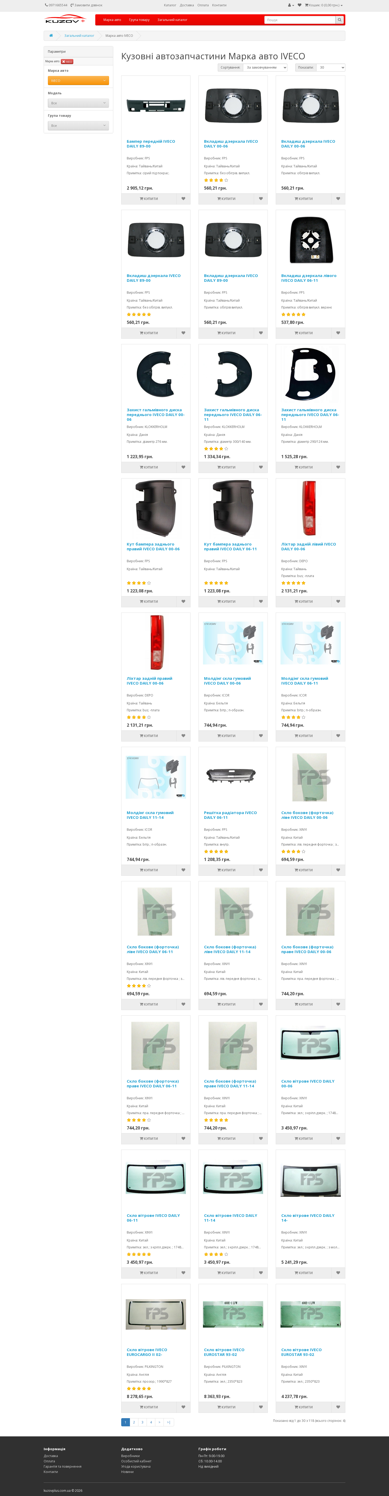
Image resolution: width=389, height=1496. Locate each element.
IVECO (68, 62)
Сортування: (230, 67)
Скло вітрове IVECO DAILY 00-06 (307, 1083)
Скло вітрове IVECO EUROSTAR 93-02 (224, 1352)
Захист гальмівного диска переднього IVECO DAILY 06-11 (233, 414)
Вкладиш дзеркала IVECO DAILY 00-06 (231, 144)
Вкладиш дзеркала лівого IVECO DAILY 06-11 (309, 278)
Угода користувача (136, 1466)
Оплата (203, 5)
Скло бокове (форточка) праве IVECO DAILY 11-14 (230, 1083)
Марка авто (112, 19)
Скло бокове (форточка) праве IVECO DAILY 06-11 (153, 1083)
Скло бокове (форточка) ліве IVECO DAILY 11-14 (230, 949)
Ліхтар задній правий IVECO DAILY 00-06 (149, 681)
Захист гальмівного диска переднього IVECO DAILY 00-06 (156, 414)
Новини (127, 1472)
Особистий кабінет (136, 1461)
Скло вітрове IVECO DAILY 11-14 (230, 1218)
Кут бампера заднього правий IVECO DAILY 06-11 (230, 546)
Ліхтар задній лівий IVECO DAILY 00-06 (308, 546)
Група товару (139, 19)
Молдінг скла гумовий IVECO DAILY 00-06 (227, 681)
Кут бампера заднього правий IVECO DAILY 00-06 (153, 546)
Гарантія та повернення (63, 1466)
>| (169, 1422)
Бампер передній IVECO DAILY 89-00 (151, 144)
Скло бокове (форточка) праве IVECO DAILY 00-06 (307, 949)
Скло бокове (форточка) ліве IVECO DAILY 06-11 (153, 949)
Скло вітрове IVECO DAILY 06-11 (153, 1218)
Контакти (219, 5)
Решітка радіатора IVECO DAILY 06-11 (230, 815)
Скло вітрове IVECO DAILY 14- (307, 1218)
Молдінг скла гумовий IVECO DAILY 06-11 (304, 681)
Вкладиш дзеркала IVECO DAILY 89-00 (154, 278)
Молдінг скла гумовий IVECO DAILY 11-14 (150, 815)
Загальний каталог (172, 19)
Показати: (306, 67)
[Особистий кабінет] (291, 5)
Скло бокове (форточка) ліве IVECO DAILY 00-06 (307, 815)
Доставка (187, 5)
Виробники (130, 1456)
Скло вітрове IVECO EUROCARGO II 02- (147, 1352)
